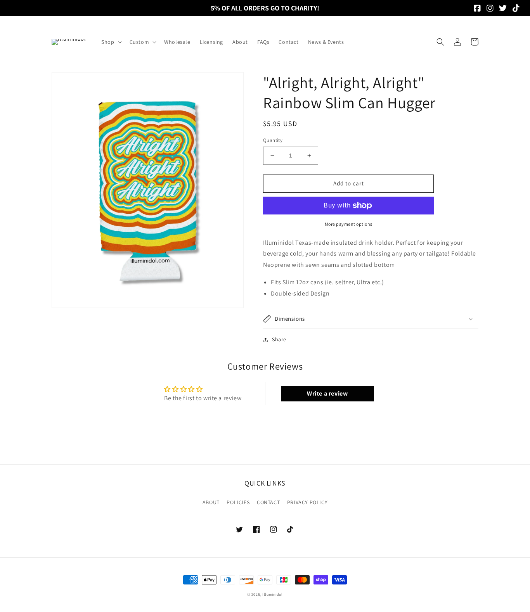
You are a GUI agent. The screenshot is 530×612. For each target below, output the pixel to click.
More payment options (348, 224)
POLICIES (238, 502)
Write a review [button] (327, 393)
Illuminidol (272, 594)
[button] (111, 42)
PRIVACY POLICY (307, 502)
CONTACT (268, 502)
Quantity (272, 140)
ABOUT (211, 502)
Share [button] (279, 339)
